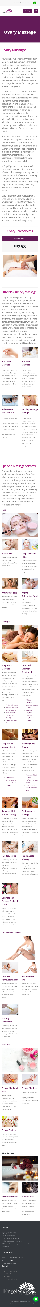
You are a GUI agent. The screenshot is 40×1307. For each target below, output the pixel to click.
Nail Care (5, 1044)
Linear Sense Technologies (33, 1303)
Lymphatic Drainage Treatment (27, 668)
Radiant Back (28, 1196)
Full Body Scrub (9, 855)
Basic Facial (7, 553)
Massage (5, 621)
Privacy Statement (11, 1279)
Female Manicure (30, 1088)
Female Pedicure (9, 1130)
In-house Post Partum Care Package (10, 715)
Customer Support (11, 1271)
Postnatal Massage (12, 705)
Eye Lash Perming (10, 1196)
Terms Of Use (10, 1276)
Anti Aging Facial (9, 592)
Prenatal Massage (12, 707)
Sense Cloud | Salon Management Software (15, 1303)
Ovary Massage (11, 710)
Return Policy (10, 1274)
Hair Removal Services (11, 932)
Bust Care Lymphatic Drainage (29, 712)
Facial (4, 510)
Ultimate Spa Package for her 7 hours (10, 901)
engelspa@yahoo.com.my (22, 3)
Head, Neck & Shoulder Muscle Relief (31, 787)
